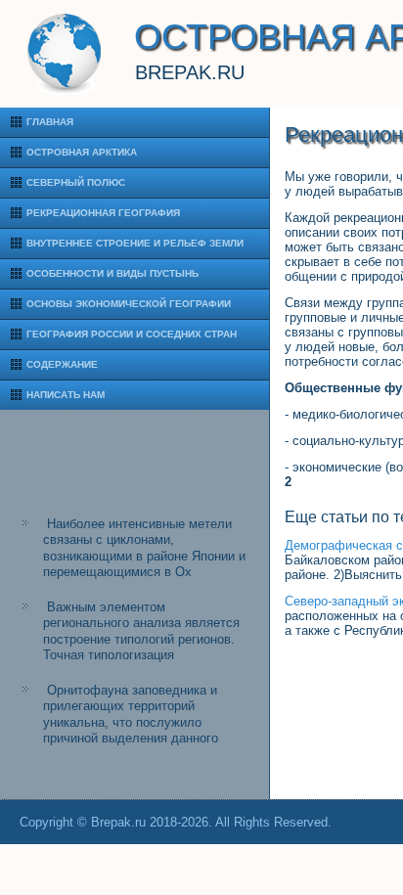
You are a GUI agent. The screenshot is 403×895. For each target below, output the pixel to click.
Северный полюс (75, 182)
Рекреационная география (103, 212)
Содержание (62, 364)
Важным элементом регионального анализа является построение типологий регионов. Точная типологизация (141, 631)
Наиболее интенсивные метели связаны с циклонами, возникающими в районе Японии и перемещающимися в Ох (144, 547)
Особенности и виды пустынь (112, 273)
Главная (49, 121)
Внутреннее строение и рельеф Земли (135, 243)
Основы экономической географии (128, 303)
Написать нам (65, 394)
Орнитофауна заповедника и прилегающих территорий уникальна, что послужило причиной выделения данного (130, 714)
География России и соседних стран (131, 334)
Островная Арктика (81, 152)
